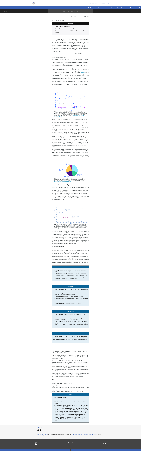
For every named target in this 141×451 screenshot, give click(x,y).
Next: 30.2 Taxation (135, 449)
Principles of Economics (70, 11)
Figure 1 (59, 68)
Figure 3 (82, 188)
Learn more (108, 7)
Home (89, 3)
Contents (4, 11)
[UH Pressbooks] (34, 3)
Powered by (70, 442)
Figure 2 (74, 150)
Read (93, 3)
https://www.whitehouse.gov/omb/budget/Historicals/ (62, 181)
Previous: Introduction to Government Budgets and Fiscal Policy (13, 449)
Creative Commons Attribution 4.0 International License (84, 434)
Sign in (96, 3)
